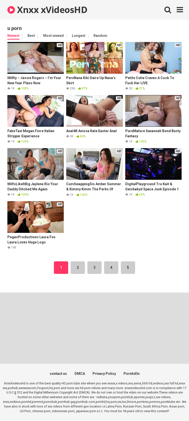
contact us (58, 374)
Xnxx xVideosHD (51, 10)
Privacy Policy (104, 374)
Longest (78, 36)
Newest (13, 36)
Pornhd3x (132, 374)
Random (100, 36)
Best (31, 36)
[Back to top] (172, 406)
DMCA (80, 374)
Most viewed (53, 36)
